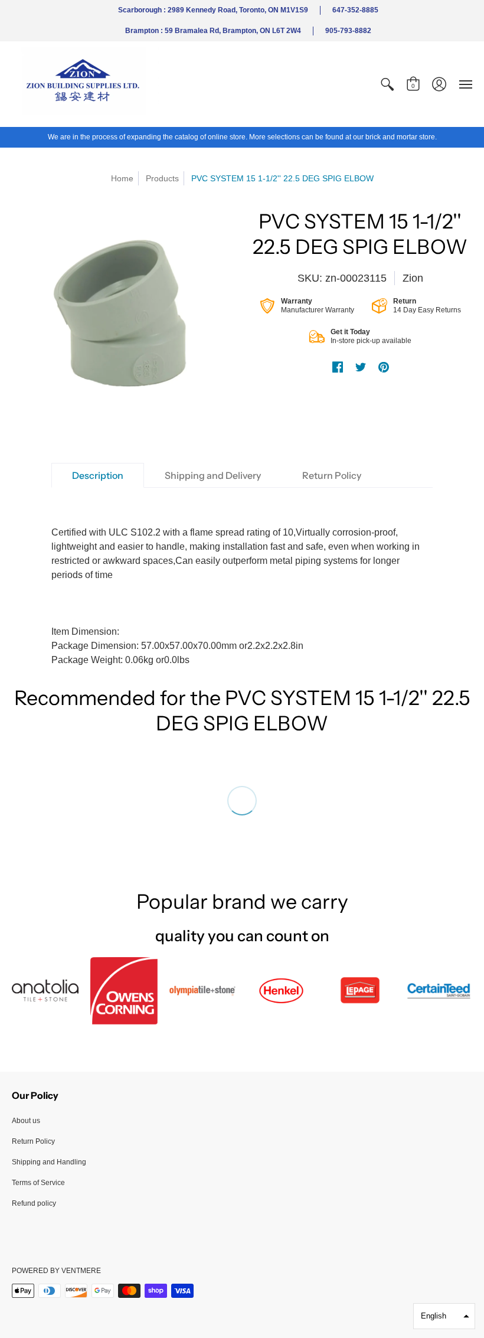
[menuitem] (387, 84)
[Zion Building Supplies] (85, 84)
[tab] (97, 475)
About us (26, 1121)
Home (122, 178)
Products (162, 178)
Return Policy (33, 1141)
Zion (413, 278)
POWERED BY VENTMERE (56, 1271)
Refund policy (34, 1203)
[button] (387, 84)
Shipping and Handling (49, 1162)
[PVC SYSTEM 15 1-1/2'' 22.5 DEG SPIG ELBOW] (124, 321)
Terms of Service (38, 1183)
